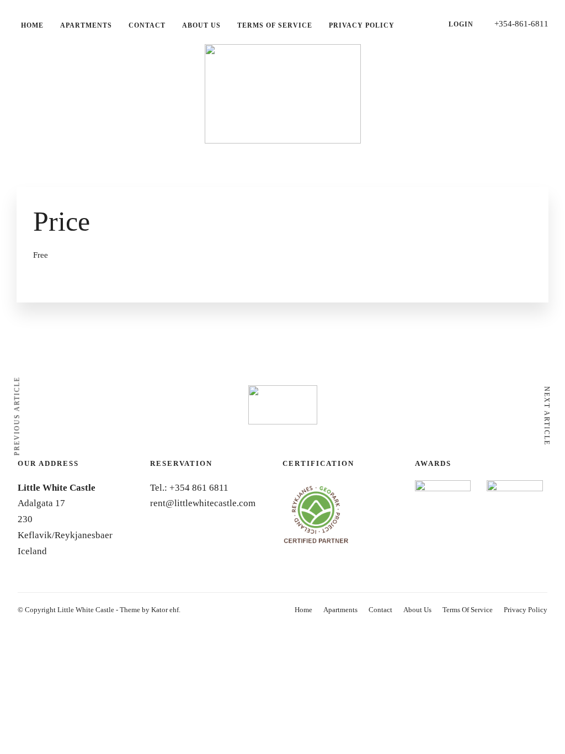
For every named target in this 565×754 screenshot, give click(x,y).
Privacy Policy (362, 25)
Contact (147, 25)
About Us (201, 25)
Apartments (86, 25)
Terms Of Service (274, 25)
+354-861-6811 (521, 23)
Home (32, 25)
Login (461, 24)
